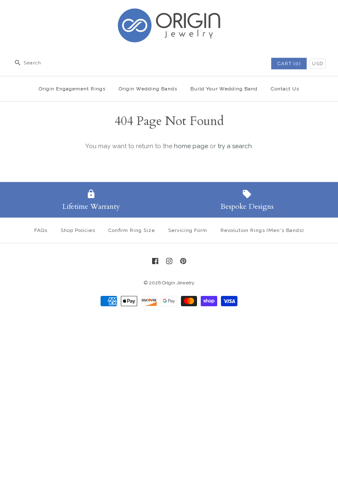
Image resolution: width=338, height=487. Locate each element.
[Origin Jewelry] (169, 13)
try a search (235, 146)
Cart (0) (288, 63)
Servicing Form (187, 230)
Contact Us (285, 89)
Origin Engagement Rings (72, 89)
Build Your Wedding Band (224, 89)
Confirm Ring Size (131, 230)
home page (191, 146)
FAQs (40, 230)
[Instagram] (169, 261)
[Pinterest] (183, 261)
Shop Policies (78, 230)
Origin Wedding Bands (148, 89)
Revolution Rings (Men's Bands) (262, 230)
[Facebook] (155, 261)
